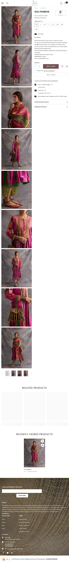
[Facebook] (3, 553)
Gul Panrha (27, 469)
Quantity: (37, 63)
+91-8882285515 (9, 544)
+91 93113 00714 (41, 87)
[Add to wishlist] (62, 66)
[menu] (2, 3)
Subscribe (22, 495)
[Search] (7, 3)
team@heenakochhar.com (44, 93)
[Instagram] (7, 553)
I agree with (40, 71)
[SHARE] (66, 66)
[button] (2, 373)
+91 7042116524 (9, 546)
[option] (7, 373)
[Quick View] (42, 445)
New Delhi (7, 537)
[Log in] (61, 3)
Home (36, 8)
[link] (11, 423)
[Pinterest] (12, 553)
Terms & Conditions (49, 70)
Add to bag (50, 66)
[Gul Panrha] (34, 453)
